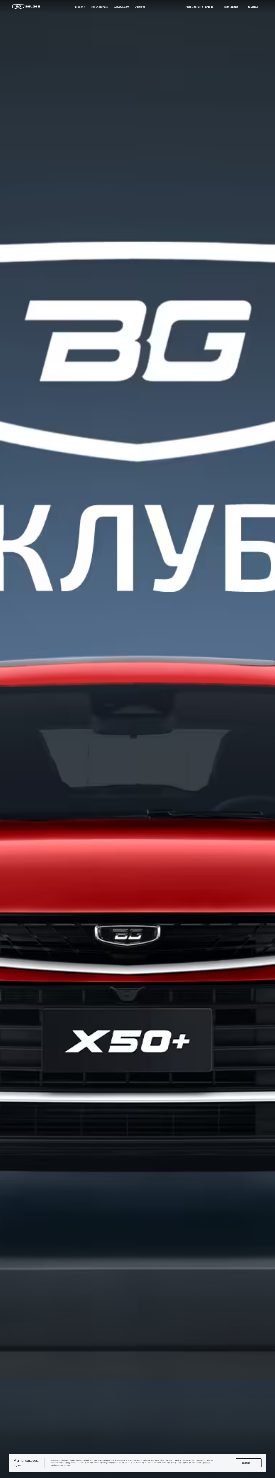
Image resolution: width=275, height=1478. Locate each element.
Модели (80, 6)
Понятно (245, 1462)
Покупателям (99, 6)
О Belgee (140, 6)
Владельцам (121, 6)
